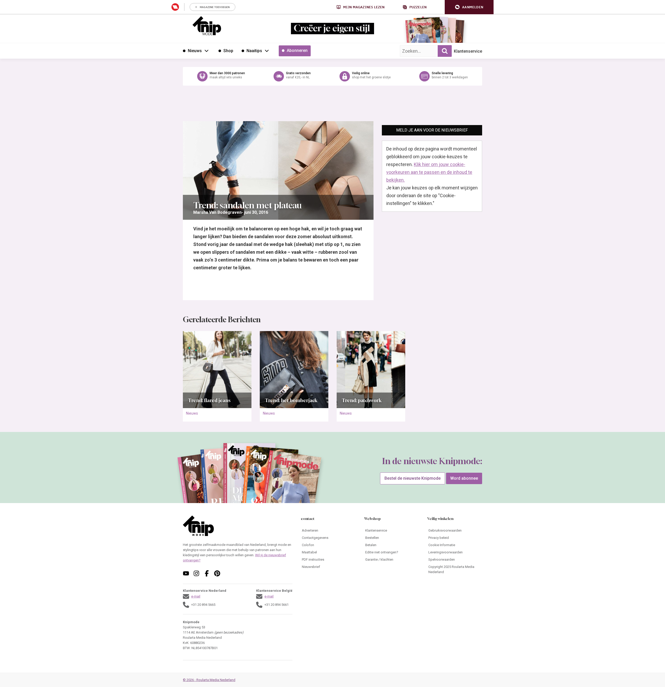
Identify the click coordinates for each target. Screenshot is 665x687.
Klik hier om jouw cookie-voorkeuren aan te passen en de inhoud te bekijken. (429, 172)
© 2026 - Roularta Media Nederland (209, 680)
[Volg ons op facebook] (207, 573)
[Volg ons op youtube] (186, 573)
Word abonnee (464, 478)
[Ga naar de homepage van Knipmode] (206, 26)
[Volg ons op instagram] (196, 573)
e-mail (195, 596)
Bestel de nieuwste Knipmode (412, 478)
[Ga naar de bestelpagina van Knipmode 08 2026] (419, 32)
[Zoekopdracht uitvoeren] (445, 51)
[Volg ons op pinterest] (217, 573)
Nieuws (192, 413)
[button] (469, 7)
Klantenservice (468, 51)
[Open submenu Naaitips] (266, 50)
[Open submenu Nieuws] (206, 50)
